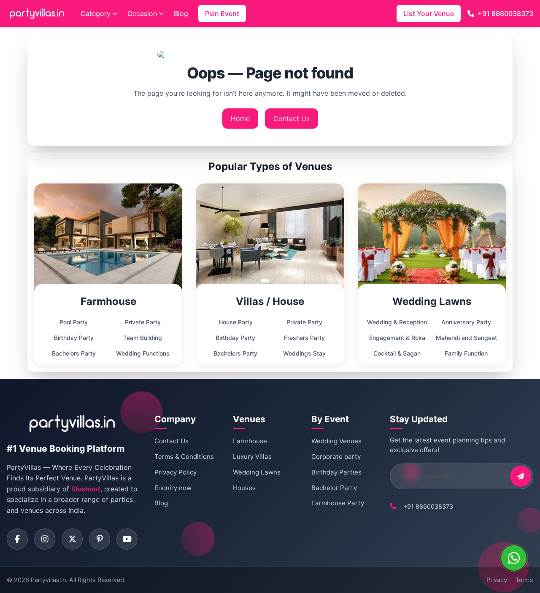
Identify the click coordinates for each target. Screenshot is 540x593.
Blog (181, 13)
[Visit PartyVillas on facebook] (17, 539)
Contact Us (291, 118)
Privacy (496, 579)
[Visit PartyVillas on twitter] (72, 539)
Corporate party (336, 457)
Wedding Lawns (257, 472)
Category (96, 13)
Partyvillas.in (48, 579)
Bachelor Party (334, 488)
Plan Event (222, 13)
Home (240, 118)
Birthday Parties (336, 472)
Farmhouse (250, 441)
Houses (244, 488)
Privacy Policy (175, 472)
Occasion (142, 13)
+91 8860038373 (505, 13)
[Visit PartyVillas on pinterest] (99, 539)
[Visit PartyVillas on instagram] (44, 539)
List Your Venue (428, 13)
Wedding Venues (336, 441)
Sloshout (85, 489)
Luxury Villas (252, 457)
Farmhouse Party (337, 503)
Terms (524, 579)
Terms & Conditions (184, 457)
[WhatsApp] (513, 558)
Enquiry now (173, 488)
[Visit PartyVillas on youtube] (127, 539)
